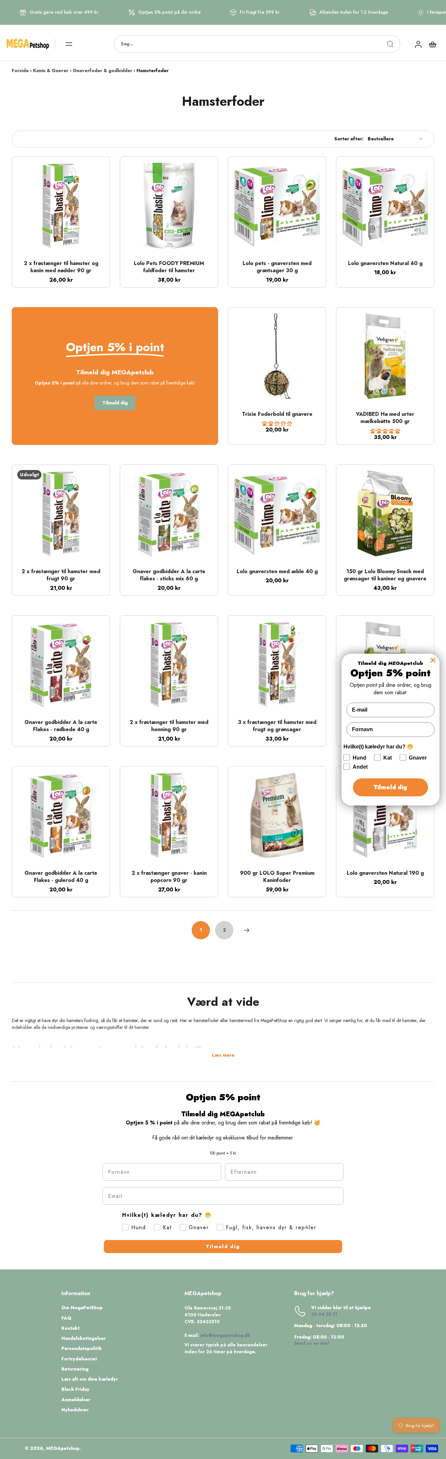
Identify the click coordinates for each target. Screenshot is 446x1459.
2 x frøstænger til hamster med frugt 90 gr (61, 575)
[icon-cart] (432, 44)
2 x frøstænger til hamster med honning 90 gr (169, 725)
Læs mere (223, 1055)
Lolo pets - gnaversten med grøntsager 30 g (277, 267)
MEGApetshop (62, 1448)
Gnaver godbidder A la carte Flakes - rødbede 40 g (60, 725)
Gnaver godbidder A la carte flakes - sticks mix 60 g (169, 575)
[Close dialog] (433, 660)
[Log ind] (418, 44)
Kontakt (70, 1328)
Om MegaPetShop (82, 1308)
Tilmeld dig (223, 1246)
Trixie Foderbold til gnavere (277, 414)
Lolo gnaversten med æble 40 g (277, 571)
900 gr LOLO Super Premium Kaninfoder (277, 876)
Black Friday (75, 1389)
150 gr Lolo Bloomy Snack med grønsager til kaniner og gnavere (385, 575)
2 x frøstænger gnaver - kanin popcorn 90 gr (169, 876)
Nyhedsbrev (75, 1410)
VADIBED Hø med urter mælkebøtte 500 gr (385, 417)
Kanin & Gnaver (50, 70)
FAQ (66, 1318)
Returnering (74, 1369)
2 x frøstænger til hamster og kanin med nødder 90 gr (61, 267)
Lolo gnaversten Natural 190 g (385, 873)
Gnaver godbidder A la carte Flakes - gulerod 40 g (60, 876)
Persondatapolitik (81, 1348)
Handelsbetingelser (83, 1338)
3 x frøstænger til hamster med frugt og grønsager (277, 725)
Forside (20, 70)
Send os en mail (311, 1343)
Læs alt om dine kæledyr (89, 1379)
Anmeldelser (75, 1400)
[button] (277, 423)
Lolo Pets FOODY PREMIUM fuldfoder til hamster (169, 267)
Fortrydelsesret (79, 1359)
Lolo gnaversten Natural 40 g (385, 263)
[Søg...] (390, 44)
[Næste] (246, 930)
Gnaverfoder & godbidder (102, 70)
